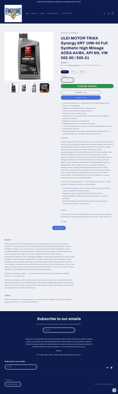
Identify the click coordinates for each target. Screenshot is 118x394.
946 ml (65, 71)
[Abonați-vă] (73, 330)
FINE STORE (101, 384)
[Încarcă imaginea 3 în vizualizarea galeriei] (24, 88)
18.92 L (82, 71)
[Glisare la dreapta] (52, 88)
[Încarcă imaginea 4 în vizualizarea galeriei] (34, 88)
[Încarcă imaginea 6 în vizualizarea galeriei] (44, 88)
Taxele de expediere (73, 65)
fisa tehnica (59, 228)
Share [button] (65, 221)
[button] (34, 13)
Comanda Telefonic (87, 86)
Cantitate (63, 76)
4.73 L (73, 71)
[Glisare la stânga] (6, 88)
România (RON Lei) (12, 384)
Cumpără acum (80, 97)
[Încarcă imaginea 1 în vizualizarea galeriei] (13, 88)
